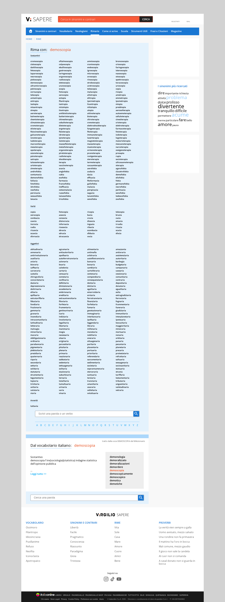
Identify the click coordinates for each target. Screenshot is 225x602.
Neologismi (81, 31)
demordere (116, 467)
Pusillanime (32, 541)
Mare (117, 541)
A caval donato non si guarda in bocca (177, 562)
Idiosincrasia (33, 537)
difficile (181, 110)
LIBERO (58, 595)
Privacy (64, 599)
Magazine (176, 31)
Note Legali (55, 599)
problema (176, 97)
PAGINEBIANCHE (120, 595)
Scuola (124, 31)
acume (180, 114)
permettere (164, 115)
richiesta (184, 93)
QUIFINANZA (161, 595)
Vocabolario (65, 31)
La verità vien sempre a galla (175, 527)
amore (165, 124)
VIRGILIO (66, 595)
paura (175, 125)
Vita (116, 527)
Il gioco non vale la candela (174, 551)
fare (182, 119)
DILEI (142, 595)
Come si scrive (110, 31)
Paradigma (76, 551)
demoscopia (117, 470)
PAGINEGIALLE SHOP (94, 595)
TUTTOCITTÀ (133, 595)
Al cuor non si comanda (172, 556)
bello (189, 120)
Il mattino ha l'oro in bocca (174, 541)
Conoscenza (77, 541)
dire (161, 92)
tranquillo (166, 110)
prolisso (172, 102)
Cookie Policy (73, 599)
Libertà (74, 527)
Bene (117, 560)
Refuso (30, 546)
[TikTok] (112, 579)
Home (30, 31)
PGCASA (108, 595)
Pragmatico (77, 537)
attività (162, 98)
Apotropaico (33, 560)
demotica (115, 480)
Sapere (42, 19)
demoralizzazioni (119, 463)
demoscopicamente (121, 473)
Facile (73, 532)
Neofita (30, 551)
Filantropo (32, 532)
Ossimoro (31, 527)
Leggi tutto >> (38, 474)
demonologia (117, 457)
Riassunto (76, 546)
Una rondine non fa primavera (176, 537)
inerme (161, 120)
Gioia (73, 556)
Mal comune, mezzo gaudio (174, 546)
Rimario (95, 31)
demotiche (116, 483)
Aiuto (101, 599)
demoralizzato (118, 460)
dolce (162, 102)
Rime (38, 39)
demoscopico (117, 477)
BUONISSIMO (172, 595)
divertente (171, 106)
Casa (117, 537)
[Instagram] (106, 579)
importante (171, 93)
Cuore (118, 551)
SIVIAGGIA (150, 595)
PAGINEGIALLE (78, 595)
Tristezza (75, 560)
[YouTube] (119, 579)
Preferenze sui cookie (89, 599)
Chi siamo (45, 599)
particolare (172, 120)
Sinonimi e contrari (45, 31)
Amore (118, 546)
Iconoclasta (32, 556)
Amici (117, 556)
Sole (116, 532)
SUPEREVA (183, 595)
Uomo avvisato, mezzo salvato (176, 532)
